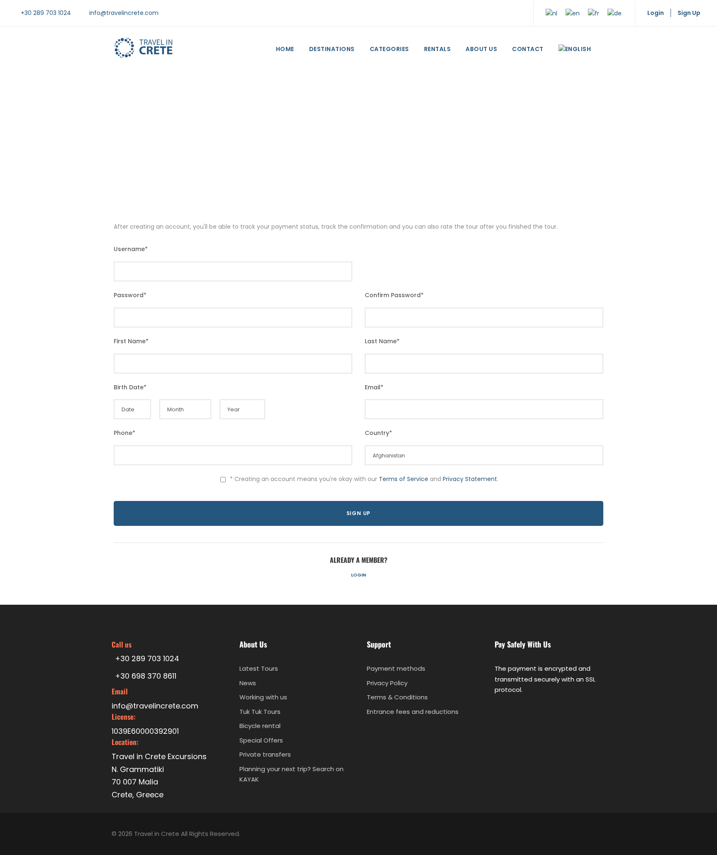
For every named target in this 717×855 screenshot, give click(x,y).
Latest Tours (258, 668)
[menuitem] (574, 50)
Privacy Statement (470, 479)
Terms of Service (403, 479)
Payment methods (396, 668)
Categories (389, 49)
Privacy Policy (387, 683)
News (247, 683)
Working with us (263, 697)
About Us (481, 49)
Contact (528, 49)
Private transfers (265, 754)
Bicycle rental (259, 725)
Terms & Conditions (397, 697)
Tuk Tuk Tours (259, 711)
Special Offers (261, 740)
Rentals (437, 49)
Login (358, 575)
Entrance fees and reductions (412, 711)
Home (285, 49)
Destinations (332, 49)
